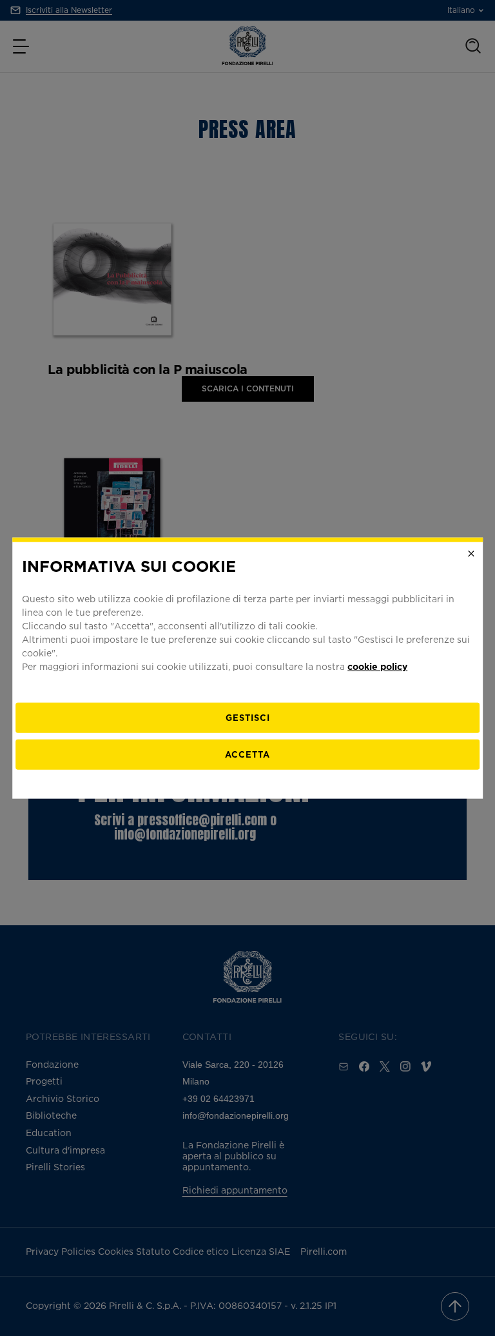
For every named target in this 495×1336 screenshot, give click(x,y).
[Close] (471, 554)
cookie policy (377, 666)
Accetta (247, 753)
